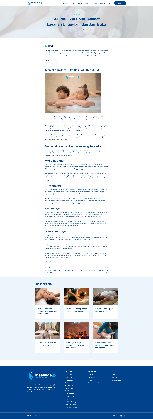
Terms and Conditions (94, 383)
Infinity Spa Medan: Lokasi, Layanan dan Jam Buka (94, 270)
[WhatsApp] (46, 46)
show (55, 61)
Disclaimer (91, 377)
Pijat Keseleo (69, 383)
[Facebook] (49, 46)
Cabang (80, 3)
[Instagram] (121, 415)
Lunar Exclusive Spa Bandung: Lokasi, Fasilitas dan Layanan (105, 345)
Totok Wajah (68, 377)
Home (65, 3)
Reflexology (68, 374)
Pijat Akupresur (69, 391)
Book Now (120, 3)
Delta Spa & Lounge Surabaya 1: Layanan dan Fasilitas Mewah (47, 311)
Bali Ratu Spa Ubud (61, 50)
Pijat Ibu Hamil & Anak (72, 407)
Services (72, 3)
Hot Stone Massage (71, 402)
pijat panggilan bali (67, 212)
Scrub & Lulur (69, 385)
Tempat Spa (76, 14)
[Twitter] (117, 415)
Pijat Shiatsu (69, 380)
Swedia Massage (70, 396)
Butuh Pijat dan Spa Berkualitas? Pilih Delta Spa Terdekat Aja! (75, 345)
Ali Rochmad (66, 29)
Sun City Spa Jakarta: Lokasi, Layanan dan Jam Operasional (59, 270)
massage (56, 212)
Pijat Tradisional (70, 393)
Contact (103, 3)
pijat (62, 137)
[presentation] (47, 296)
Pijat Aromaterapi (70, 399)
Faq (109, 3)
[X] (51, 46)
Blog (96, 3)
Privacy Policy (92, 380)
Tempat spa (48, 117)
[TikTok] (124, 415)
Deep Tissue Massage (71, 404)
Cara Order (88, 3)
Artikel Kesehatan (116, 380)
